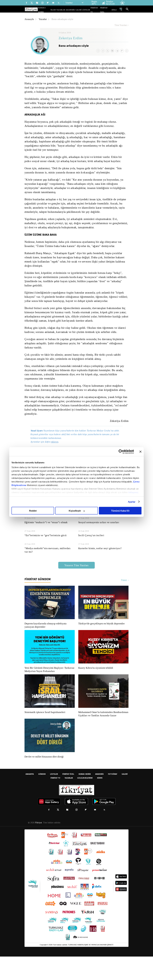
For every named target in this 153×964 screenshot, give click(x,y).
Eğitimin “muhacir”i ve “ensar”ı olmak (46, 526)
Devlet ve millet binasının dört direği (44, 764)
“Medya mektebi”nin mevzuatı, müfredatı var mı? (48, 554)
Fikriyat (38, 830)
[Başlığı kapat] (140, 452)
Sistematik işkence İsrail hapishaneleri (45, 716)
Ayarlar (132, 501)
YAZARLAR (66, 10)
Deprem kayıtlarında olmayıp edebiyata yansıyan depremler (46, 629)
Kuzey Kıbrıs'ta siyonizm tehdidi (95, 672)
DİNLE (114, 10)
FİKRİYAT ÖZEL (106, 10)
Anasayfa (29, 19)
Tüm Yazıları (120, 25)
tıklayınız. (133, 492)
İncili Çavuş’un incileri (90, 539)
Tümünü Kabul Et (120, 510)
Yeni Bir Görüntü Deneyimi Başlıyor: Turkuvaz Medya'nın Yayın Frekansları (49, 673)
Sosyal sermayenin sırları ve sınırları (98, 526)
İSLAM (60, 10)
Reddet (33, 510)
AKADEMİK (74, 10)
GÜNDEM (42, 781)
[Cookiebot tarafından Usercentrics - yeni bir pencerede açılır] (121, 451)
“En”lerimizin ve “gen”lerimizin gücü (45, 539)
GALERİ (81, 10)
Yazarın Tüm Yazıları (76, 569)
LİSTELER (88, 10)
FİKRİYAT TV (96, 10)
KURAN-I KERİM (85, 781)
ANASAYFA (30, 781)
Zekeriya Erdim (71, 38)
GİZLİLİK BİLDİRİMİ (85, 785)
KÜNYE (99, 785)
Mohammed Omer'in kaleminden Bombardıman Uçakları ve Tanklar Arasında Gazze (101, 720)
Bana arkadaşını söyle (63, 19)
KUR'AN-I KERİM (51, 10)
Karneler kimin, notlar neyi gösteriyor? (100, 552)
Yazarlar (43, 19)
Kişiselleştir (75, 510)
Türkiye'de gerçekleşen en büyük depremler (102, 627)
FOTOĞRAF (112, 781)
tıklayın (56, 446)
